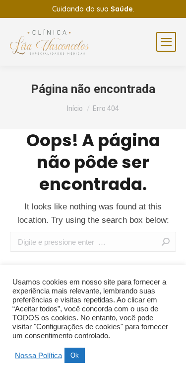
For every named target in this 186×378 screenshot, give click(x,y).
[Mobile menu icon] (166, 42)
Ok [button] (74, 355)
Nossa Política (38, 356)
